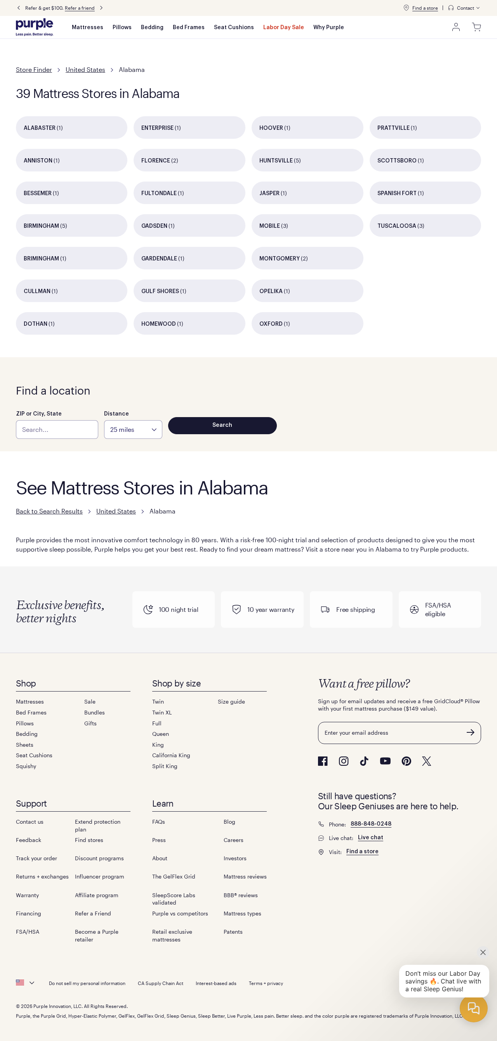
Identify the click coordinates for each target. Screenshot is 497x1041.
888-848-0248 (371, 824)
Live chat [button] (370, 837)
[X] (426, 761)
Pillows (122, 27)
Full (157, 723)
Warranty (27, 895)
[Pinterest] (406, 761)
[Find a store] (406, 8)
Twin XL (162, 712)
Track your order (36, 858)
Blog (229, 821)
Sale (90, 701)
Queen (160, 733)
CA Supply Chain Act (160, 983)
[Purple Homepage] (34, 27)
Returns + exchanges (42, 876)
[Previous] (18, 8)
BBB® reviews (241, 895)
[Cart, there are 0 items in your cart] (476, 27)
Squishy (26, 766)
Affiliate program (96, 895)
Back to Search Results (49, 511)
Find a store (425, 7)
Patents (233, 931)
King (158, 744)
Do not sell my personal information (87, 983)
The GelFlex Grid (173, 876)
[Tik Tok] (364, 761)
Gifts (90, 723)
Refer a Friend (93, 913)
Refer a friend (80, 7)
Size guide (231, 701)
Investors (235, 858)
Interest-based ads (216, 983)
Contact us (29, 821)
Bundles (94, 712)
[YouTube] (385, 761)
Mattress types (242, 913)
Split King (164, 766)
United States (85, 69)
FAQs (158, 821)
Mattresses (87, 27)
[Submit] (470, 732)
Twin (158, 701)
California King (171, 755)
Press (159, 840)
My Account (456, 27)
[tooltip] (464, 8)
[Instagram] (344, 761)
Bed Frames (189, 27)
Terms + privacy (266, 983)
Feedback (28, 840)
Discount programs (99, 858)
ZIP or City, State (39, 414)
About (159, 858)
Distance (116, 414)
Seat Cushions (234, 27)
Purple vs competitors (180, 913)
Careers (233, 840)
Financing (28, 913)
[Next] (101, 8)
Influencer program (99, 876)
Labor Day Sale (283, 27)
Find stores (89, 840)
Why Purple (328, 27)
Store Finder (34, 69)
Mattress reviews (245, 876)
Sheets (24, 744)
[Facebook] (323, 761)
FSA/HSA (27, 931)
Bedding (152, 27)
